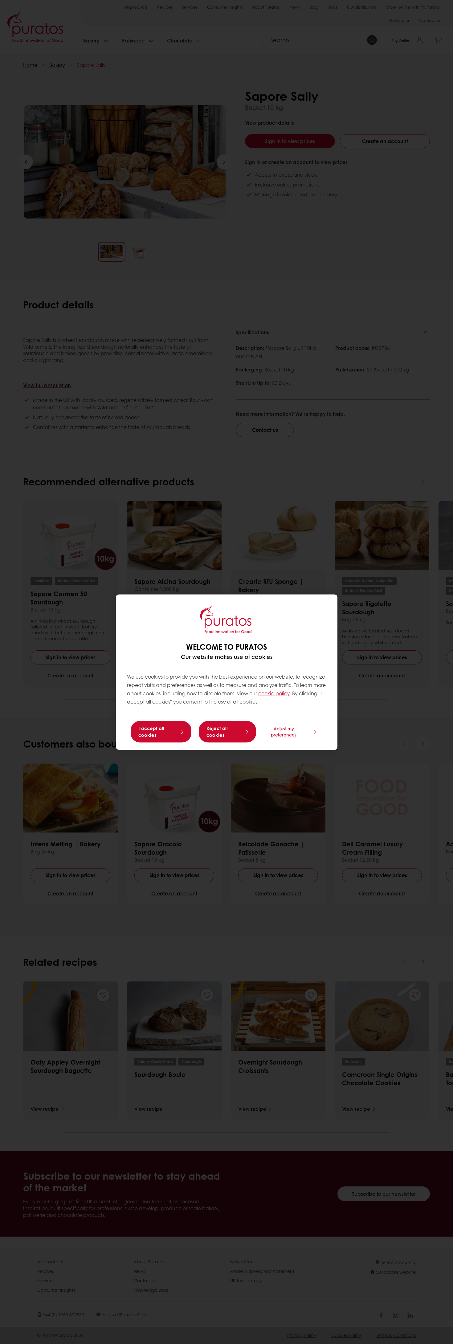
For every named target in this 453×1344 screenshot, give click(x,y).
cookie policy (274, 693)
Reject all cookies (217, 731)
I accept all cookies (151, 731)
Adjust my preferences (283, 731)
